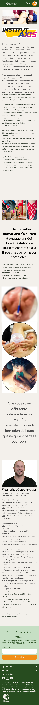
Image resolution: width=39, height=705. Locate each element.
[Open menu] (3, 3)
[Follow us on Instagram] (7, 679)
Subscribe (19, 657)
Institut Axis (12, 616)
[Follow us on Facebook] (3, 679)
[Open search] (27, 3)
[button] (23, 3)
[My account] (30, 3)
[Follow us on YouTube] (11, 679)
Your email (7, 647)
